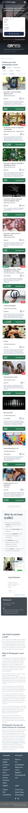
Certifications (7, 795)
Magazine (18, 772)
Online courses (17, 67)
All (3, 67)
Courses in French (6, 766)
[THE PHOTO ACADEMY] (9, 2)
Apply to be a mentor (19, 768)
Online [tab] (11, 19)
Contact (5, 789)
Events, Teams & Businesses (19, 793)
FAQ (4, 792)
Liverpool (22, 741)
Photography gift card (20, 776)
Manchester (7, 743)
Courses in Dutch (6, 771)
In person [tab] (6, 19)
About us (18, 759)
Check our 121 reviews (19, 595)
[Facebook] (15, 798)
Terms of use (19, 789)
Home (2, 58)
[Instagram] (18, 798)
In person (9, 67)
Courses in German (6, 776)
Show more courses (14, 506)
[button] (4, 586)
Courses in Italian (6, 781)
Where (5, 22)
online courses (5, 678)
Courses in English (6, 760)
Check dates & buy (19, 109)
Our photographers (14, 743)
